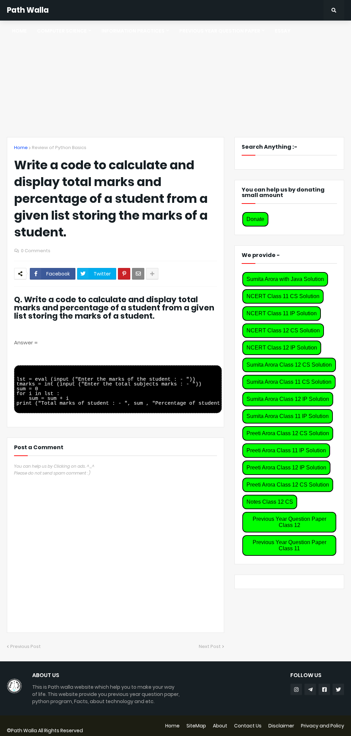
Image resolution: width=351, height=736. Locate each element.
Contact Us (248, 725)
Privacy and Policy (322, 725)
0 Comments (35, 250)
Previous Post (25, 646)
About (220, 725)
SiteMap (196, 725)
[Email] (138, 274)
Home (21, 147)
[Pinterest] (124, 274)
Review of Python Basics (59, 147)
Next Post (210, 646)
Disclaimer (281, 725)
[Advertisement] (175, 79)
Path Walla (28, 10)
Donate (255, 219)
